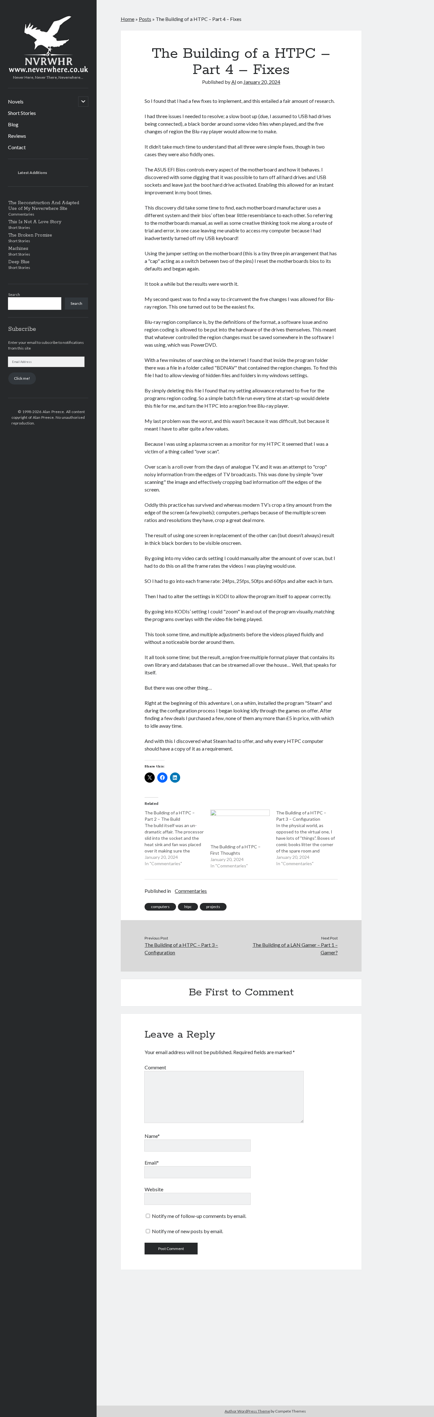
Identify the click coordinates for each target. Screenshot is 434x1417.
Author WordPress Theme (247, 1411)
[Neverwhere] (48, 70)
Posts (145, 19)
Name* (152, 1136)
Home (127, 19)
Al (233, 82)
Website (154, 1189)
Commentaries (191, 891)
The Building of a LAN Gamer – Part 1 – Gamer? (295, 948)
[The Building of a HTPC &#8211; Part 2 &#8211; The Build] (177, 838)
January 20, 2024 (261, 82)
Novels (16, 101)
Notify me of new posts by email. (187, 1231)
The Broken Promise (30, 235)
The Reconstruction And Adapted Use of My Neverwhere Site (43, 205)
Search (14, 294)
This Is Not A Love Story (34, 222)
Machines (18, 248)
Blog (13, 124)
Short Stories (22, 113)
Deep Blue (19, 262)
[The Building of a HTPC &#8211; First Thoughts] (240, 827)
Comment (155, 1067)
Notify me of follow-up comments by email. (199, 1216)
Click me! (22, 378)
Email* (152, 1163)
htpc (188, 906)
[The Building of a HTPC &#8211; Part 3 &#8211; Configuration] (309, 838)
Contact (17, 147)
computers (160, 906)
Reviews (17, 136)
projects (213, 906)
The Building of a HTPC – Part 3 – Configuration (181, 948)
